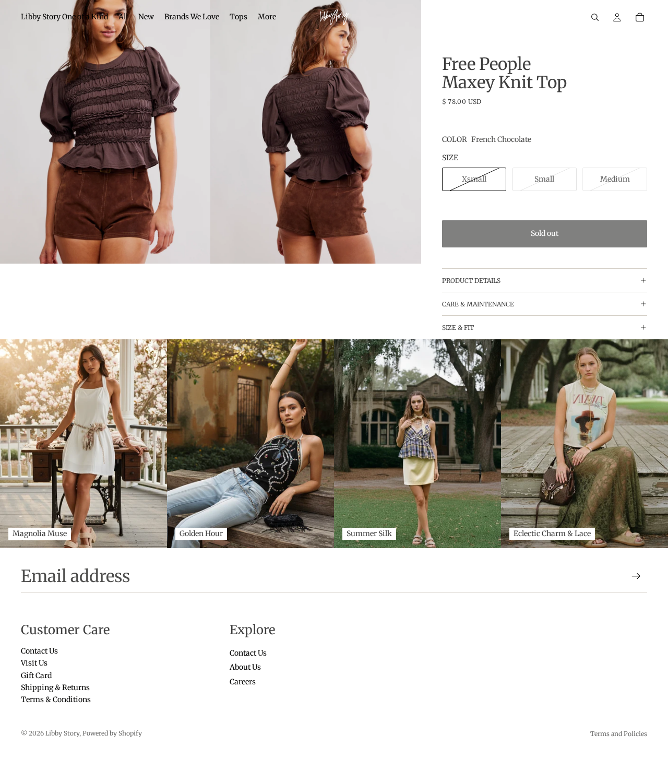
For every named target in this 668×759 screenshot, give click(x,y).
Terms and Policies (618, 734)
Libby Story (62, 733)
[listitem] (267, 17)
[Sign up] (636, 576)
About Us (245, 667)
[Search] (594, 17)
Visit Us (34, 663)
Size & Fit (458, 327)
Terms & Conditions (56, 700)
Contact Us (39, 651)
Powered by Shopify (112, 733)
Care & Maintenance (478, 304)
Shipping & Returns (55, 687)
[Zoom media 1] (105, 132)
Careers (243, 681)
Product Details (471, 280)
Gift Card (36, 675)
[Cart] (639, 17)
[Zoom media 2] (315, 132)
